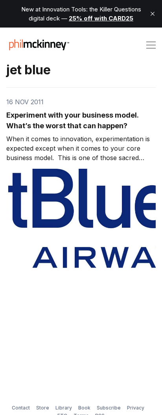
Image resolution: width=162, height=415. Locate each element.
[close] (152, 13)
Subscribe (109, 408)
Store (42, 408)
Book (84, 408)
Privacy (135, 408)
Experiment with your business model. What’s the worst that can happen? (72, 120)
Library (63, 408)
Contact (21, 408)
